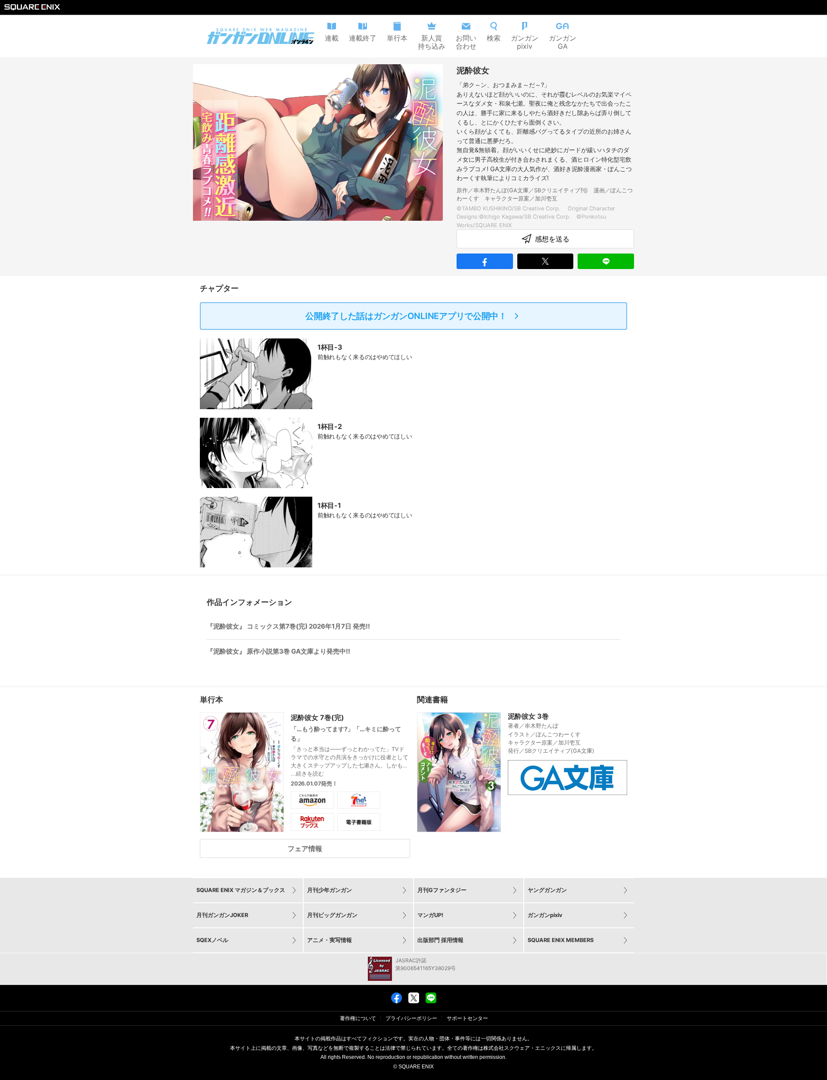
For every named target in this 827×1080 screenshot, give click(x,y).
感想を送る (552, 239)
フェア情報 (305, 848)
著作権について (358, 1018)
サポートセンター (467, 1018)
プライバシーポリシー (411, 1018)
